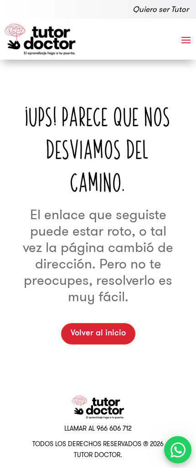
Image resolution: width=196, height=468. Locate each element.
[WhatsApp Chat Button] (177, 449)
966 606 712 (114, 428)
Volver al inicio (98, 333)
